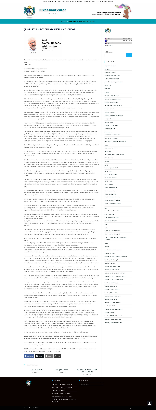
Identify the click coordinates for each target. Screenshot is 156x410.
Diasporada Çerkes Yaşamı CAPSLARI (114, 154)
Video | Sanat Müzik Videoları (112, 200)
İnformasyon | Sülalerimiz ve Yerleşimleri (115, 141)
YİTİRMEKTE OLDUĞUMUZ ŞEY (61, 393)
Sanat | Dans (108, 171)
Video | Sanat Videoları (111, 194)
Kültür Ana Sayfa (109, 158)
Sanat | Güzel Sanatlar (110, 178)
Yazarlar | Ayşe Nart (110, 263)
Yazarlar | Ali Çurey (110, 253)
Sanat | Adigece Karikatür (111, 168)
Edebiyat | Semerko (110, 119)
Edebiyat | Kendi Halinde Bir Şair (113, 105)
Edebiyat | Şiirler (109, 122)
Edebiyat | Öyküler (110, 112)
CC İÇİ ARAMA (108, 52)
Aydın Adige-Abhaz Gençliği (112, 78)
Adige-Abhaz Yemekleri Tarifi (112, 148)
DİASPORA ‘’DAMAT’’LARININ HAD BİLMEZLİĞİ (87, 371)
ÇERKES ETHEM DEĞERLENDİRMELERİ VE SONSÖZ (81, 21)
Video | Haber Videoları (111, 187)
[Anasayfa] (61, 21)
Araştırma (51, 1)
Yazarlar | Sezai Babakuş (111, 306)
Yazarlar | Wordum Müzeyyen (113, 319)
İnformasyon (108, 132)
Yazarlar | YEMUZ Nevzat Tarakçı (113, 322)
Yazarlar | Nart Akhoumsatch (112, 302)
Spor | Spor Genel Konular (112, 217)
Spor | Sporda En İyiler (111, 221)
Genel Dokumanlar (110, 128)
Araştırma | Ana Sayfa (110, 72)
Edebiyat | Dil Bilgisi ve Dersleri (113, 99)
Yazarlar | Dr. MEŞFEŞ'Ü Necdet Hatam (115, 276)
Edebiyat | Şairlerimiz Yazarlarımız (114, 115)
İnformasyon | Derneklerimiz (112, 135)
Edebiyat (64, 1)
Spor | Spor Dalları (109, 214)
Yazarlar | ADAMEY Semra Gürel (113, 250)
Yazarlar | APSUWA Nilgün (111, 260)
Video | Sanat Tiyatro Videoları (113, 203)
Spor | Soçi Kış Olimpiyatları (112, 211)
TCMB (110, 45)
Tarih (59, 1)
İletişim (110, 1)
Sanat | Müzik (108, 181)
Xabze (45, 1)
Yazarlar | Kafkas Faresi (111, 286)
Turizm (98, 1)
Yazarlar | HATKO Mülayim (112, 283)
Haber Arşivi (108, 85)
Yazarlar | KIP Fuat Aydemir (112, 289)
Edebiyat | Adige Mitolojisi (112, 96)
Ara (129, 55)
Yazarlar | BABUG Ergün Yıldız (112, 266)
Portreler (107, 161)
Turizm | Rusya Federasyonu (112, 234)
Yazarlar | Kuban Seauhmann (112, 296)
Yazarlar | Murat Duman (111, 299)
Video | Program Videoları (111, 191)
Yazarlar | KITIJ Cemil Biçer (111, 293)
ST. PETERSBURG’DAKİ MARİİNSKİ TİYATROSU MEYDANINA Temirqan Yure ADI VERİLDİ (64, 399)
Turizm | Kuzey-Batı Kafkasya (112, 230)
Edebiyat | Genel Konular (111, 102)
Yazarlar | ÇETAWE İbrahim (112, 269)
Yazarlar (104, 1)
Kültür (72, 1)
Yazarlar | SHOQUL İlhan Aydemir (114, 309)
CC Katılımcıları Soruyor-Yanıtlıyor (113, 82)
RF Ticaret (107, 88)
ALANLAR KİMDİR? (36, 370)
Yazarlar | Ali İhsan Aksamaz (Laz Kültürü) (116, 256)
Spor (93, 1)
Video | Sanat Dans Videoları (112, 197)
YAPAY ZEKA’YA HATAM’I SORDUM (62, 384)
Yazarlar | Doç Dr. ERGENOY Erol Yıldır (115, 273)
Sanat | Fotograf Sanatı (111, 174)
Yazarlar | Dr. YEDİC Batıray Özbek (114, 279)
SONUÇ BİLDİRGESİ (61, 370)
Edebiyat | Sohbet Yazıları (111, 125)
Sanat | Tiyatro (109, 184)
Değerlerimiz (108, 151)
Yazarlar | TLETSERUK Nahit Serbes (114, 316)
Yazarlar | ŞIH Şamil (110, 312)
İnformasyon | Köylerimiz (111, 138)
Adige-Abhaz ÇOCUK (110, 66)
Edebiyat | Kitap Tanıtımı (111, 109)
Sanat (79, 1)
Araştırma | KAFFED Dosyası (112, 75)
